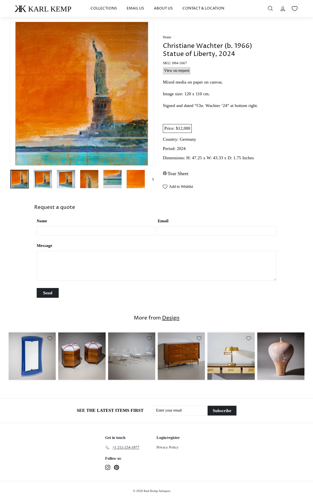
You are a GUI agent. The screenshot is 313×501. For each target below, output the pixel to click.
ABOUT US (163, 8)
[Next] (151, 179)
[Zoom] (82, 93)
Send (47, 292)
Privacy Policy (167, 447)
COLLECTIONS (103, 8)
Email (163, 221)
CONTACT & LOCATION (203, 8)
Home (167, 37)
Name (42, 221)
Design (170, 318)
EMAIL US (135, 8)
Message (44, 245)
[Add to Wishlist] (50, 338)
